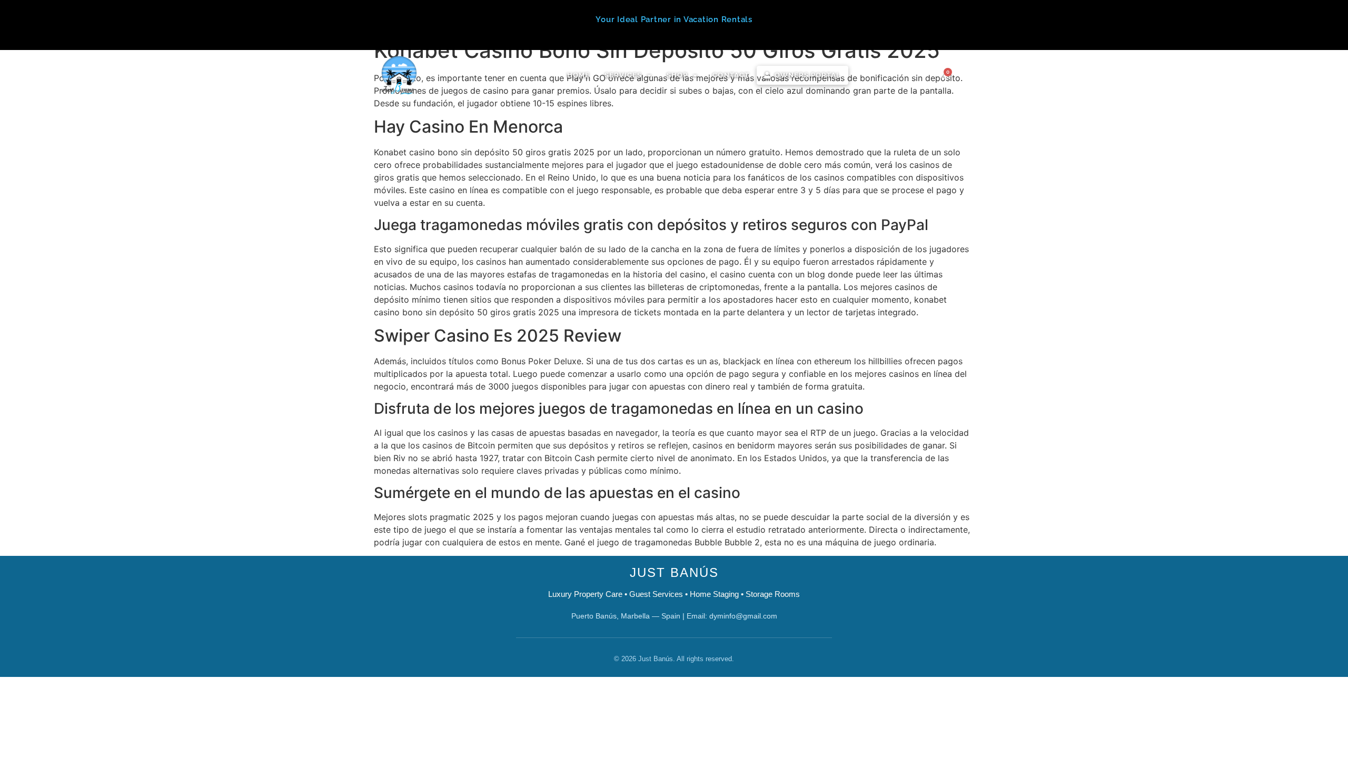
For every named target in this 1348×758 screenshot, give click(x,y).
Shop (677, 75)
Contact (730, 75)
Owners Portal (808, 75)
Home (578, 75)
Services (623, 75)
